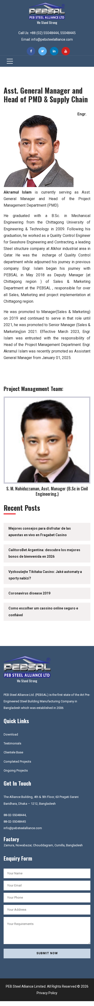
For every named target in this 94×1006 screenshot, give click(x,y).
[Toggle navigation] (8, 61)
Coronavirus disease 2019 (29, 593)
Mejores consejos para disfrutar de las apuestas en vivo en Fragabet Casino (39, 531)
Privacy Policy (47, 993)
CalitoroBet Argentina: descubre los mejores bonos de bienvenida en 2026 (44, 553)
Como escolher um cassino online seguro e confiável (43, 611)
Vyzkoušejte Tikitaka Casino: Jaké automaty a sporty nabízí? (45, 575)
